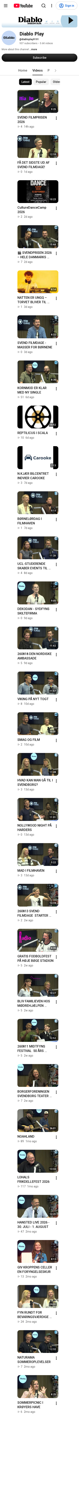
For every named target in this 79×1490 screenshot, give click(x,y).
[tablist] (39, 70)
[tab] (23, 70)
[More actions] (56, 118)
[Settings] (51, 5)
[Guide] (5, 5)
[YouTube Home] (23, 5)
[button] (55, 70)
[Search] (43, 5)
